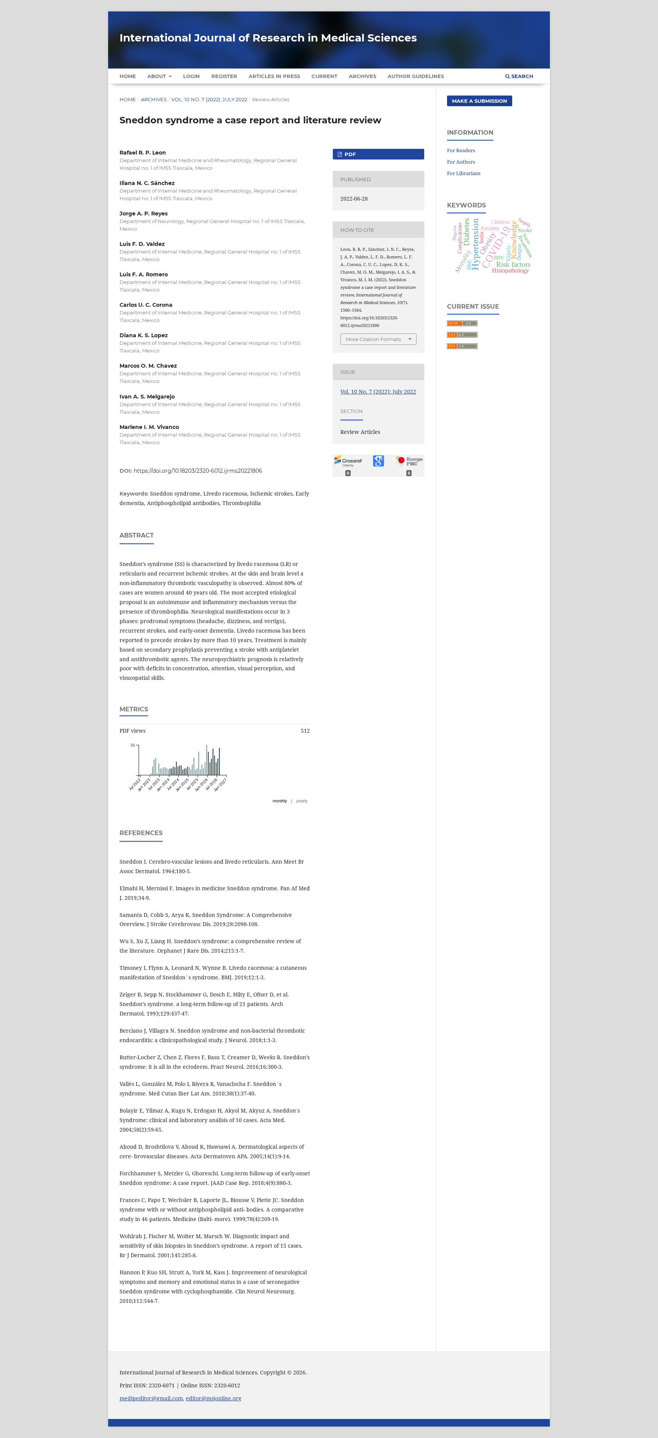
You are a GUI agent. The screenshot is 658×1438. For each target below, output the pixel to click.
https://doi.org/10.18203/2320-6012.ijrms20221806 (198, 470)
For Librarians (464, 173)
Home (128, 76)
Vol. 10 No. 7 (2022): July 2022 (209, 99)
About (157, 76)
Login (191, 76)
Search (521, 76)
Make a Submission (479, 101)
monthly (280, 801)
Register (224, 76)
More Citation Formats (373, 339)
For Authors (461, 161)
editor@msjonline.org (213, 1398)
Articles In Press (274, 76)
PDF (349, 154)
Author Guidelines (416, 76)
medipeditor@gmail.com (151, 1398)
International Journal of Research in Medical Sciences (268, 37)
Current (324, 76)
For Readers (461, 150)
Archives (362, 76)
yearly (302, 801)
